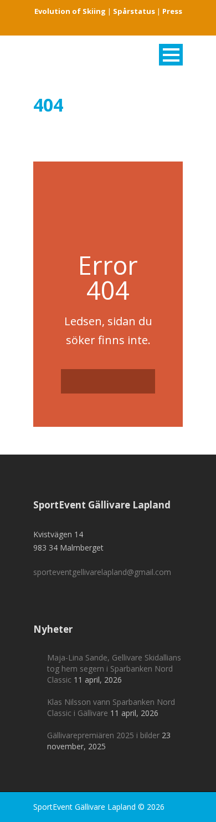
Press (172, 11)
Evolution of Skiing (70, 11)
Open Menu (171, 54)
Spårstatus (134, 11)
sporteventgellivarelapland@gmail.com (102, 572)
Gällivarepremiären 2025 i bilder (103, 735)
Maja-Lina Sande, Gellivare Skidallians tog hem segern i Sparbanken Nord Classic (114, 668)
